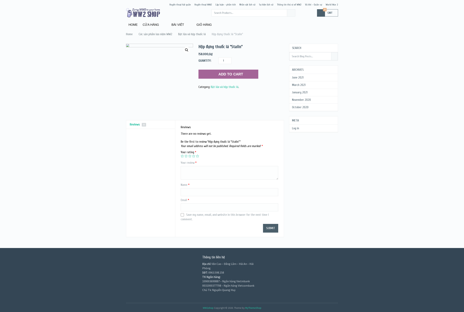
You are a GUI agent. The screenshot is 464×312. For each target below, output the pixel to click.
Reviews (137, 124)
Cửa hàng (151, 24)
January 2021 (300, 92)
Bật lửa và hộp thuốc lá (224, 87)
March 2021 (299, 85)
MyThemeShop (253, 307)
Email (185, 200)
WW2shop (208, 307)
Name (185, 185)
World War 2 (332, 4)
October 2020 (300, 107)
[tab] (150, 124)
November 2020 (301, 100)
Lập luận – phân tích (226, 4)
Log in (295, 128)
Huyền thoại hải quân (180, 4)
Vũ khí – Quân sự (313, 4)
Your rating (188, 152)
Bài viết (177, 24)
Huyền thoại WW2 (203, 4)
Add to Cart (230, 74)
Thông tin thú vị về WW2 (289, 4)
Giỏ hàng (204, 24)
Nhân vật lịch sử (247, 4)
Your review (189, 162)
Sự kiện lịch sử (266, 4)
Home (133, 24)
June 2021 (298, 77)
